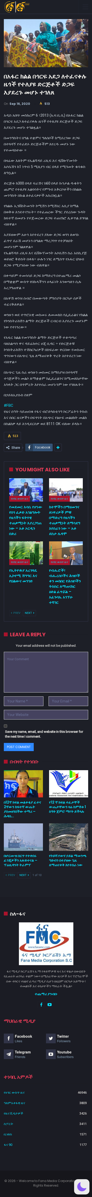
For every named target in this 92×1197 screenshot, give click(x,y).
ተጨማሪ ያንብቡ (46, 993)
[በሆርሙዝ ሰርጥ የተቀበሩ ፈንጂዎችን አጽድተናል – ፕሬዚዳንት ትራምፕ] (23, 837)
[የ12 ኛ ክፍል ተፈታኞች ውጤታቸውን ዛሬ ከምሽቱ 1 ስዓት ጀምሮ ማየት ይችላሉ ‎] (68, 783)
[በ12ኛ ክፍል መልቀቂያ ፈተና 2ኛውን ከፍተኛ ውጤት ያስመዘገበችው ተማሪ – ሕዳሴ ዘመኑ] (23, 783)
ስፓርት (8, 1124)
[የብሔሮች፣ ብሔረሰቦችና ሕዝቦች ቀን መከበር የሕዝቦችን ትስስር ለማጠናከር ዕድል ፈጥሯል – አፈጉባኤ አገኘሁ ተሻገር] (66, 553)
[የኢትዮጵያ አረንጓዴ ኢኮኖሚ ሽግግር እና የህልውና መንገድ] (26, 553)
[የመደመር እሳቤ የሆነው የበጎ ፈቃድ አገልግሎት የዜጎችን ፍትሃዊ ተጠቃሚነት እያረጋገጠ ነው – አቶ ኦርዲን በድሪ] (26, 490)
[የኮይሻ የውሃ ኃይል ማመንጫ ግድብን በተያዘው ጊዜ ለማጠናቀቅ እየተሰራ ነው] (68, 837)
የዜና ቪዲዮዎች (13, 1113)
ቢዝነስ (8, 1134)
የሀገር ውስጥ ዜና (19, 499)
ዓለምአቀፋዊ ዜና (14, 1103)
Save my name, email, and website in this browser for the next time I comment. (44, 734)
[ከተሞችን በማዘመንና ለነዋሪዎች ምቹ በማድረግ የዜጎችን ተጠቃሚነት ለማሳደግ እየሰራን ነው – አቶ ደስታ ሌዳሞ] (66, 490)
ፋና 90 (8, 1145)
